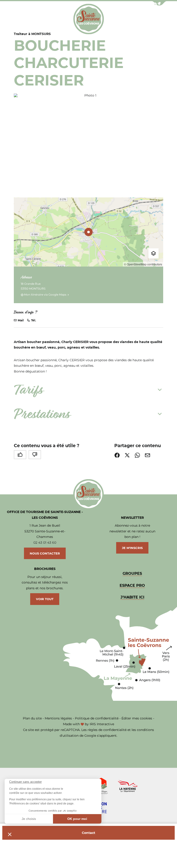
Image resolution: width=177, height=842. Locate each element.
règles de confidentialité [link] (107, 730)
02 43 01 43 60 (44, 542)
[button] (9, 834)
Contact (88, 833)
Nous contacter (45, 553)
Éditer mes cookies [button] (136, 718)
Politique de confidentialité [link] (96, 718)
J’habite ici (132, 597)
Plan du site (32, 718)
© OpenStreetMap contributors (143, 264)
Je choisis (29, 819)
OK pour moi (77, 819)
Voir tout (44, 599)
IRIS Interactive (102, 724)
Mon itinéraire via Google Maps (45, 294)
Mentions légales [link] (58, 718)
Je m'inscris (132, 548)
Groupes (132, 573)
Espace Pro (132, 585)
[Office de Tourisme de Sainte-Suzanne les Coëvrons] (88, 19)
